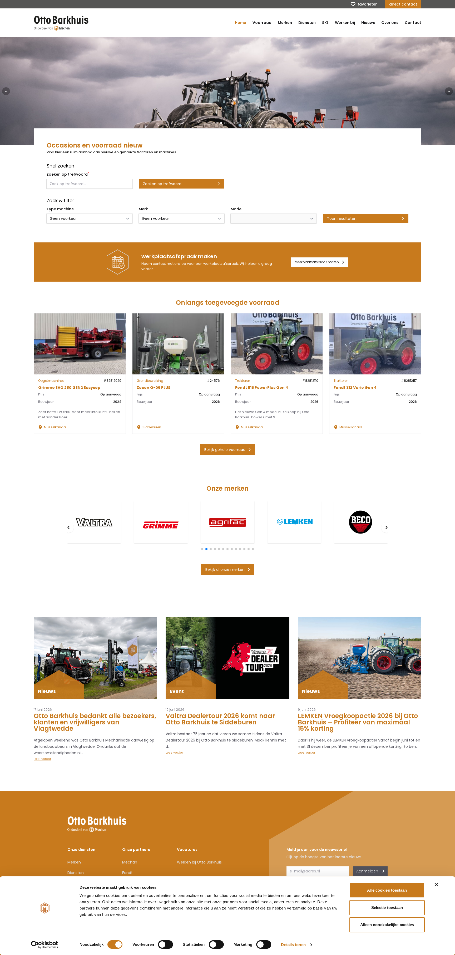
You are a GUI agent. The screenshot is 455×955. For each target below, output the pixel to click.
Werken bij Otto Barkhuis (199, 862)
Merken (285, 22)
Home (240, 22)
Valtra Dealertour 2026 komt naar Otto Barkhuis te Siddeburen (220, 719)
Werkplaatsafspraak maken (317, 262)
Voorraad (262, 22)
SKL (325, 22)
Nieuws (368, 22)
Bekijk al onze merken (225, 569)
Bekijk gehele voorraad (224, 449)
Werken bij (345, 22)
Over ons (389, 22)
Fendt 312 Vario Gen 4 (355, 387)
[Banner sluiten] (436, 884)
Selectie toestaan (387, 907)
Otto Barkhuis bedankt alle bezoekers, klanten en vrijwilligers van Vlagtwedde (95, 722)
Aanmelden (367, 871)
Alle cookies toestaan (387, 890)
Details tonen (293, 944)
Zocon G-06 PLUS (153, 387)
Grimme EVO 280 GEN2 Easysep (69, 387)
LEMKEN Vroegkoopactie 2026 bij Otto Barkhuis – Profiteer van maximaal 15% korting (358, 722)
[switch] (165, 944)
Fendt (127, 872)
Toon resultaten (342, 218)
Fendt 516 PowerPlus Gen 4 (261, 387)
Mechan (129, 862)
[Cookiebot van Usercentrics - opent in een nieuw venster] (45, 945)
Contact (413, 22)
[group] (94, 522)
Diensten (307, 22)
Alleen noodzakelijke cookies (387, 924)
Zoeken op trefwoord (162, 183)
